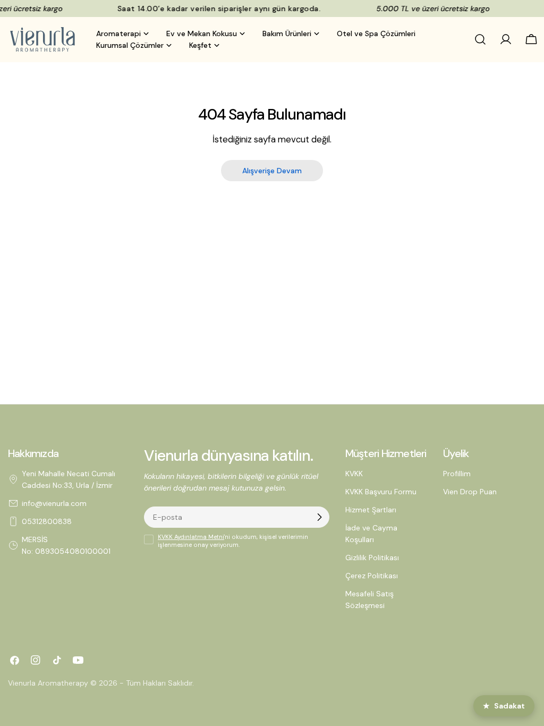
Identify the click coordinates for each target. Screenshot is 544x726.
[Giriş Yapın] (505, 39)
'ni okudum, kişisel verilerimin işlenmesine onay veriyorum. (233, 541)
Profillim (457, 473)
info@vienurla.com (54, 503)
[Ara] (480, 39)
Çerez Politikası (371, 575)
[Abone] (319, 517)
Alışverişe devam (272, 170)
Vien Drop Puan (470, 491)
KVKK (354, 473)
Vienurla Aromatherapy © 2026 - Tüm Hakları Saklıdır (100, 683)
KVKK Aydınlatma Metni (191, 537)
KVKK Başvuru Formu (380, 491)
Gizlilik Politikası (372, 557)
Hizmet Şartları (370, 509)
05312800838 (47, 521)
